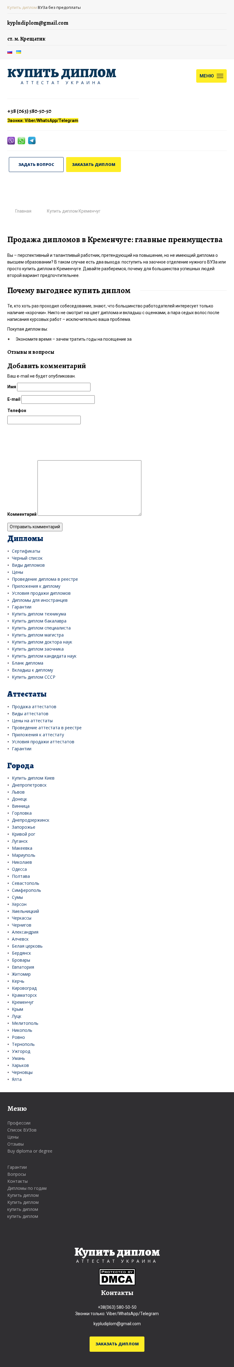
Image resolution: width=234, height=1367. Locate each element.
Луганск (20, 841)
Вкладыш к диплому (32, 670)
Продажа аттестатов (34, 706)
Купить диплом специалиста (41, 628)
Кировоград (24, 988)
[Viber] (11, 140)
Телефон (16, 410)
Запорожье (23, 827)
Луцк (16, 1016)
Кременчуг (23, 1002)
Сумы (17, 897)
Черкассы (21, 918)
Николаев (22, 862)
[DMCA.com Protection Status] (117, 1276)
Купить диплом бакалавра (39, 621)
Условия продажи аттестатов (43, 741)
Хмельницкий (25, 911)
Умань (18, 1058)
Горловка (22, 813)
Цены (17, 572)
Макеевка (22, 848)
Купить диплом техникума (39, 614)
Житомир (21, 974)
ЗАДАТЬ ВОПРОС (36, 164)
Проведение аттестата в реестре (47, 727)
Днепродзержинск (30, 820)
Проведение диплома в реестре (45, 579)
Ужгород (21, 1051)
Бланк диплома (27, 663)
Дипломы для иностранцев (40, 600)
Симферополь (26, 890)
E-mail (13, 399)
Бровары (21, 960)
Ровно (18, 1037)
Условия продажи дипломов (41, 593)
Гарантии (21, 607)
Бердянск (21, 953)
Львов (18, 792)
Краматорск (24, 995)
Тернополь (23, 1044)
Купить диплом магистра (38, 635)
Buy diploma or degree (29, 1151)
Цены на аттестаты (32, 720)
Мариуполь (23, 855)
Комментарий (22, 514)
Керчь (18, 981)
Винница (21, 806)
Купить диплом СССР (33, 677)
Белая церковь (27, 946)
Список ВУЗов (22, 1130)
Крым (17, 1009)
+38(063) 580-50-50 (117, 1307)
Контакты (17, 1181)
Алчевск (20, 939)
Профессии (18, 1123)
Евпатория (23, 967)
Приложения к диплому (36, 586)
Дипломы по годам (27, 1188)
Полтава (21, 876)
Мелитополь (25, 1023)
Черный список (27, 558)
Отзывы (15, 1144)
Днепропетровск (29, 785)
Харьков (20, 1065)
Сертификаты (26, 551)
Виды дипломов (28, 565)
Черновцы (22, 1072)
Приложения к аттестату (38, 734)
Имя (11, 386)
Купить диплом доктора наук (42, 642)
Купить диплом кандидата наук (44, 656)
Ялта (17, 1079)
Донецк (19, 799)
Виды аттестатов (30, 713)
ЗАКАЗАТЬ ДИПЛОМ (93, 164)
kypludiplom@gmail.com (117, 1323)
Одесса (19, 869)
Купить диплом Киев (33, 778)
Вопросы (16, 1174)
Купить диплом (22, 7)
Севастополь (25, 883)
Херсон (19, 904)
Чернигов (21, 925)
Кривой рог (23, 834)
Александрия (25, 932)
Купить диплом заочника (38, 649)
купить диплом (22, 1209)
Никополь (22, 1030)
